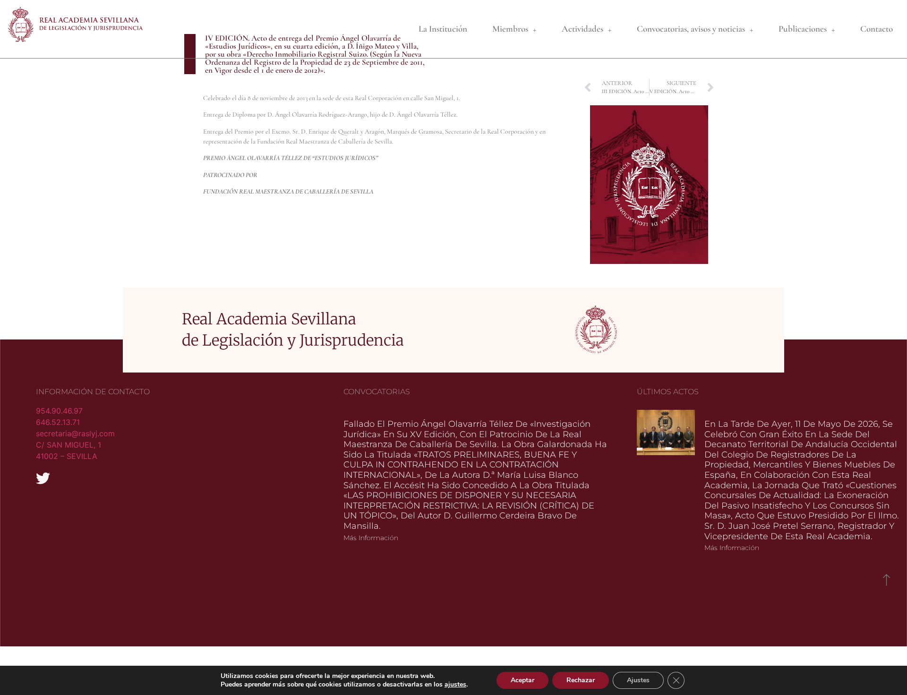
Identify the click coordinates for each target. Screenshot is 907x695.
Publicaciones (803, 28)
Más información (370, 538)
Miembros (510, 28)
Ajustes (638, 680)
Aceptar (522, 680)
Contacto (876, 28)
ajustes (455, 684)
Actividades (582, 28)
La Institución (443, 28)
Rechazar (580, 680)
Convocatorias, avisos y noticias (691, 28)
